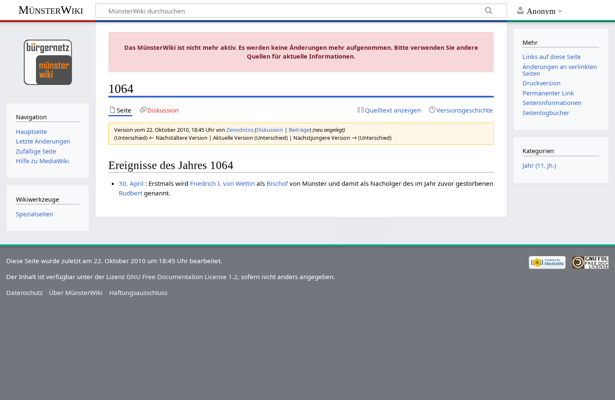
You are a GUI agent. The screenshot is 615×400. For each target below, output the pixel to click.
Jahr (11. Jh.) (539, 165)
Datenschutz (24, 292)
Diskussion (269, 129)
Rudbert (130, 193)
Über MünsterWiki (75, 292)
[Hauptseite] (47, 62)
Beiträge (299, 129)
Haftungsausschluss (138, 292)
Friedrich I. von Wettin (222, 183)
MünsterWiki (50, 9)
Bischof (277, 183)
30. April (131, 183)
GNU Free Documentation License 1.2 (182, 276)
